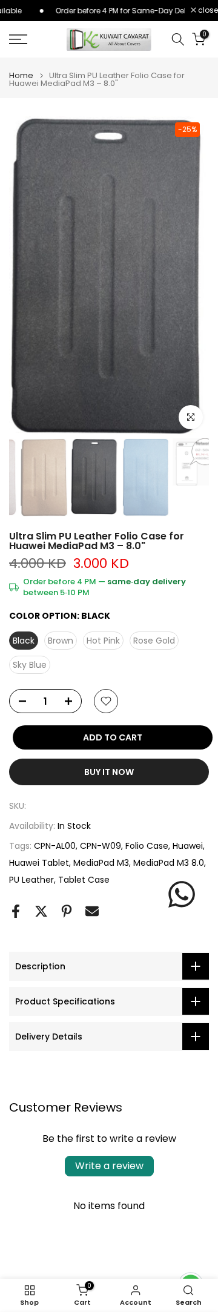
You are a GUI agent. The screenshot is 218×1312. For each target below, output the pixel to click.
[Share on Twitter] (41, 910)
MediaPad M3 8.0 (168, 863)
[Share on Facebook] (15, 910)
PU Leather (31, 880)
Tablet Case (84, 880)
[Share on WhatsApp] (182, 894)
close (207, 10)
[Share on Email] (92, 910)
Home (21, 75)
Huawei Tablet (39, 863)
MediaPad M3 (101, 863)
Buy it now (109, 772)
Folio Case (146, 846)
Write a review (109, 1166)
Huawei (188, 846)
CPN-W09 (100, 846)
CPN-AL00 (55, 846)
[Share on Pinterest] (66, 910)
